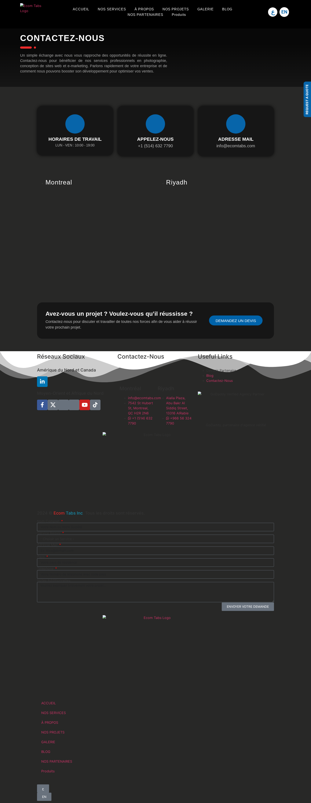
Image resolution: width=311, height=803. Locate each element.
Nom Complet (49, 521)
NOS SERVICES (112, 9)
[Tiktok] (95, 405)
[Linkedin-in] (42, 381)
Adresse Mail (48, 544)
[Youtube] (84, 405)
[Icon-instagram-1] (63, 405)
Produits (179, 14)
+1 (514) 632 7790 (155, 145)
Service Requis (49, 533)
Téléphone (46, 568)
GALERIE (205, 9)
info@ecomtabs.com (235, 145)
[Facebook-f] (42, 405)
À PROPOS (144, 9)
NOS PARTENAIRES (145, 14)
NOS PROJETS (175, 9)
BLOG (227, 9)
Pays (41, 556)
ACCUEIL (81, 9)
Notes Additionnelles (53, 580)
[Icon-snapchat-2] (74, 405)
